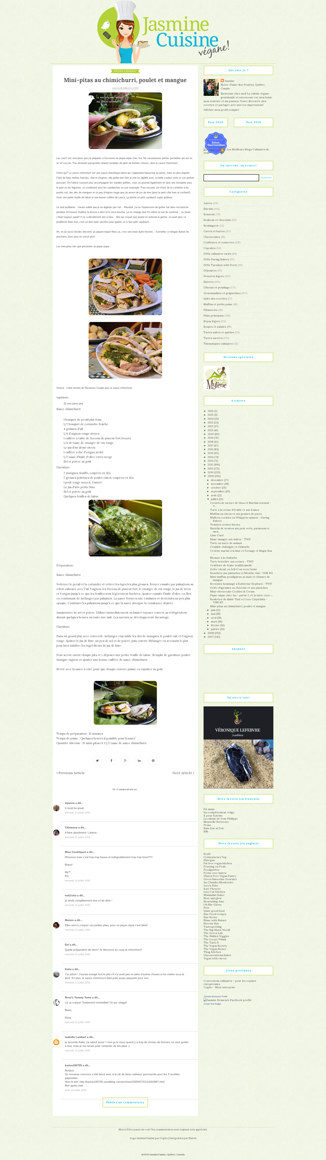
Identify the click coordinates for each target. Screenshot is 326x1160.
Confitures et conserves (219, 242)
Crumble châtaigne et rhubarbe (230, 547)
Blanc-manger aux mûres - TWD (230, 539)
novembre (217, 484)
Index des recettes (215, 298)
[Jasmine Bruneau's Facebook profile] (228, 1000)
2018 (211, 441)
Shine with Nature (215, 920)
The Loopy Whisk (215, 939)
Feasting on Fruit (215, 866)
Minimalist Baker (214, 895)
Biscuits (208, 208)
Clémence (71, 827)
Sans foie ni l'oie (214, 828)
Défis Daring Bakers (216, 259)
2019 (211, 437)
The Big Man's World (217, 930)
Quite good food (214, 911)
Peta (206, 907)
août (214, 495)
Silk (206, 831)
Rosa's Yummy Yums (78, 997)
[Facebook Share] (111, 760)
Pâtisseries (211, 310)
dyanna (70, 802)
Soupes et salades (215, 326)
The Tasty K (211, 942)
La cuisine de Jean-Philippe (221, 818)
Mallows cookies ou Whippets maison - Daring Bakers (239, 519)
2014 (211, 457)
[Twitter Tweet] (97, 760)
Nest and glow (213, 898)
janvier (215, 629)
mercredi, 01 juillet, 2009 (77, 812)
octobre (216, 487)
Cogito (164, 1138)
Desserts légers (214, 276)
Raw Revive (211, 917)
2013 (211, 460)
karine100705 (73, 1065)
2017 (211, 445)
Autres (208, 203)
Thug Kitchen (212, 952)
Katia (68, 969)
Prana (207, 825)
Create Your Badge (212, 1004)
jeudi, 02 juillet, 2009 (75, 1090)
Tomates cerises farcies (225, 524)
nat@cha (70, 895)
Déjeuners (210, 270)
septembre (218, 491)
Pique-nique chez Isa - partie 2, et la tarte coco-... (241, 595)
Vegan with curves (215, 958)
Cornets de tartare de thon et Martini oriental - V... (240, 504)
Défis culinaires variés (217, 253)
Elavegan (209, 860)
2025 (211, 414)
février (215, 625)
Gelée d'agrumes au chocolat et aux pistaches (239, 587)
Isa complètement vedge (219, 812)
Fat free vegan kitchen (218, 863)
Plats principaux (214, 315)
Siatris (192, 1138)
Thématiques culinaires (218, 343)
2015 (211, 453)
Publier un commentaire (125, 1102)
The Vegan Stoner (215, 949)
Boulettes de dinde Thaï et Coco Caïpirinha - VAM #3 (238, 601)
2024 (211, 418)
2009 (211, 476)
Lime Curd (216, 535)
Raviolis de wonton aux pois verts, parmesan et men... (239, 530)
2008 (211, 633)
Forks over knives (215, 873)
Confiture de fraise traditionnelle (231, 565)
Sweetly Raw (211, 923)
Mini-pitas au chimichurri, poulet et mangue (238, 606)
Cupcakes (210, 248)
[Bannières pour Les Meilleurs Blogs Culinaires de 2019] (238, 151)
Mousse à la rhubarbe (223, 557)
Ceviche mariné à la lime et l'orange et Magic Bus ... (241, 552)
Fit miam (209, 809)
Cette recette (73, 387)
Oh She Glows (212, 904)
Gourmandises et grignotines (222, 293)
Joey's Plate (211, 885)
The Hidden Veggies (216, 936)
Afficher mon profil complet (221, 109)
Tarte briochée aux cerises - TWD (232, 561)
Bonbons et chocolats (217, 220)
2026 (211, 411)
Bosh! (207, 854)
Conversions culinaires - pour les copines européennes (230, 982)
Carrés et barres (214, 231)
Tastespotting (213, 926)
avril (214, 617)
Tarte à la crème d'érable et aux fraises (234, 510)
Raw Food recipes (215, 914)
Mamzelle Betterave (216, 822)
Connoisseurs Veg (215, 857)
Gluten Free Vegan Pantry (220, 876)
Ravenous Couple (94, 387)
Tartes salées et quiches (219, 332)
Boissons (209, 214)
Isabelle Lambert (75, 1037)
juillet (215, 499)
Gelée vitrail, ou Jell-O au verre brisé (233, 569)
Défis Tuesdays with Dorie (220, 265)
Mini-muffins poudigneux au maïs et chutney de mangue (240, 578)
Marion (69, 920)
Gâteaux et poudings (217, 287)
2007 (211, 636)
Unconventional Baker (217, 955)
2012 (211, 464)
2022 (211, 426)
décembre (217, 480)
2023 (211, 422)
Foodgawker (212, 869)
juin (213, 610)
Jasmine (229, 81)
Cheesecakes (212, 237)
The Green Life (213, 933)
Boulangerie (211, 225)
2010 (211, 472)
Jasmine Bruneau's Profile (215, 996)
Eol (67, 944)
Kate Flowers (212, 888)
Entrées (209, 281)
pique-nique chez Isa (130, 158)
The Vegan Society (215, 945)
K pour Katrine (213, 815)
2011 (211, 468)
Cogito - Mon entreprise (219, 987)
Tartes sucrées (213, 338)
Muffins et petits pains (218, 304)
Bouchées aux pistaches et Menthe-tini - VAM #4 (241, 573)
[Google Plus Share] (125, 760)
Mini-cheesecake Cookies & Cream (232, 591)
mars (214, 621)
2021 (211, 430)
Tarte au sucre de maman (226, 543)
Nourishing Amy (214, 901)
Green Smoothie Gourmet (220, 879)
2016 (211, 449)
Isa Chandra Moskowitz (218, 882)
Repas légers (125, 71)
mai (213, 613)
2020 (211, 434)
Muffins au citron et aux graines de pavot (236, 513)
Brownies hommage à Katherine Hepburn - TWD (241, 583)
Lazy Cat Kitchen (214, 891)
